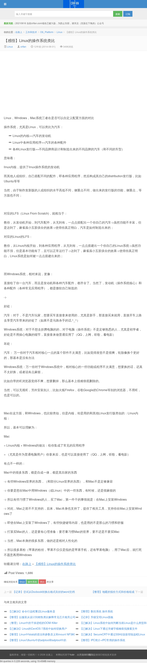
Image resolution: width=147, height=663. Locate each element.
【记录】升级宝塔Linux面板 (96, 617)
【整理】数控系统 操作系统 (96, 611)
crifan (23, 46)
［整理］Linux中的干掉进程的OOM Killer (33, 623)
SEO (100, 654)
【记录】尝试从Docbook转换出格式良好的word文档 (44, 592)
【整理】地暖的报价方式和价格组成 (112, 592)
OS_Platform (46, 32)
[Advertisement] (41, 80)
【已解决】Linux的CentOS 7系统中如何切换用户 (37, 628)
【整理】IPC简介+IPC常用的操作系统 (102, 640)
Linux (59, 32)
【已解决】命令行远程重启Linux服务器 (31, 611)
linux (22, 581)
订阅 (128, 14)
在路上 (73, 4)
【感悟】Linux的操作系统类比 (29, 40)
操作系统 (32, 581)
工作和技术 (31, 32)
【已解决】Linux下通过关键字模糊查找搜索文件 (108, 628)
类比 (42, 581)
